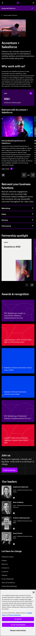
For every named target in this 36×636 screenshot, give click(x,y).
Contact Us (5, 568)
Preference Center (8, 557)
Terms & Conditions (8, 582)
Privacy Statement (8, 579)
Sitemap (4, 575)
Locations (5, 571)
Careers (4, 560)
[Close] (33, 592)
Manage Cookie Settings (18, 630)
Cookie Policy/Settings (9, 586)
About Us (5, 564)
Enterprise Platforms (8, 8)
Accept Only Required (18, 624)
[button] (9, 470)
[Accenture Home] (18, 2)
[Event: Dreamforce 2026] (17, 260)
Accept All (17, 619)
